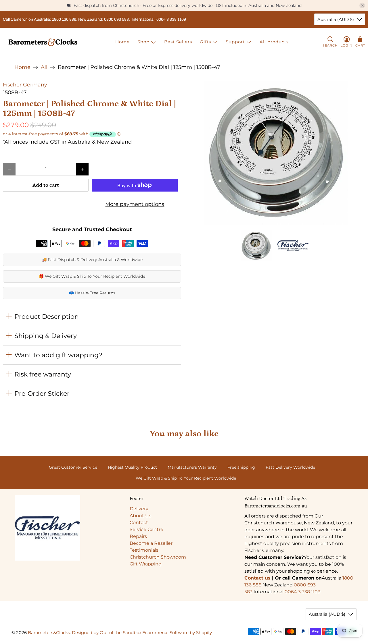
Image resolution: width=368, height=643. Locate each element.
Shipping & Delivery (45, 335)
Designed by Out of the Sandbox (106, 632)
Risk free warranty (42, 374)
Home (122, 42)
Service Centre (146, 529)
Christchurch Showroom (158, 557)
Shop (143, 42)
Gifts (205, 42)
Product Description (46, 316)
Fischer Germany (25, 85)
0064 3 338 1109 (303, 591)
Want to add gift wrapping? (58, 355)
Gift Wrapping (146, 564)
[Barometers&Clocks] (43, 42)
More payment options (134, 204)
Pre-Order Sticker (42, 393)
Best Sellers (178, 42)
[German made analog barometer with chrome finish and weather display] (276, 153)
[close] (362, 5)
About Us (140, 515)
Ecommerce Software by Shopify (177, 632)
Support (235, 42)
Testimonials (144, 550)
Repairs (138, 536)
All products (274, 42)
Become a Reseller (151, 543)
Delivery (139, 508)
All (44, 67)
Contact (139, 522)
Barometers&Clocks (49, 632)
